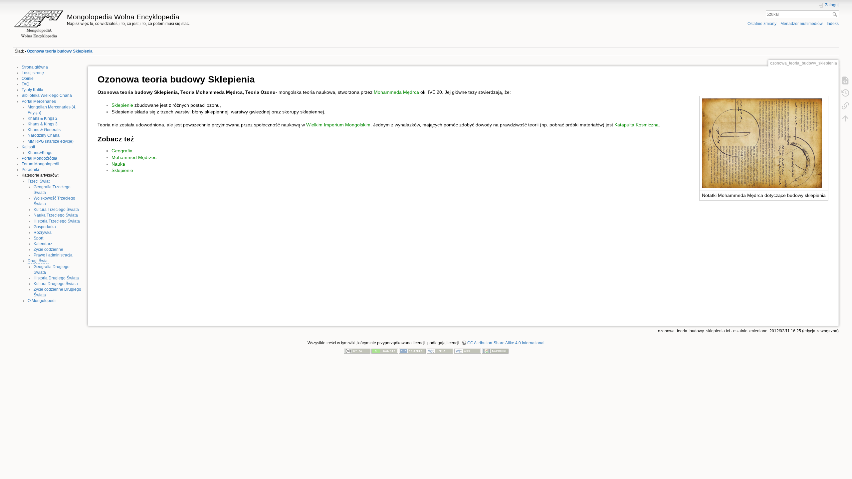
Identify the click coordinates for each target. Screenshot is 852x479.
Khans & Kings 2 (43, 118)
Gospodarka (45, 227)
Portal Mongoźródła (39, 158)
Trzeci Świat (39, 181)
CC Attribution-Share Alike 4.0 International (505, 343)
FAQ (25, 84)
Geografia (121, 150)
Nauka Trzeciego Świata (56, 215)
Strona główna (35, 67)
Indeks (833, 23)
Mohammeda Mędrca (396, 92)
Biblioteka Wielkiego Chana (47, 95)
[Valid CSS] (467, 351)
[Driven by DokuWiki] (495, 351)
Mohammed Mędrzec (133, 157)
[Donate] (384, 351)
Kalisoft (28, 147)
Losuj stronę (33, 73)
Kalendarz (43, 243)
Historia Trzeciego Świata (57, 221)
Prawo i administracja (53, 255)
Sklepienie (122, 105)
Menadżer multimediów (801, 23)
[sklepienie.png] (762, 142)
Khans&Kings (40, 152)
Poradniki (30, 169)
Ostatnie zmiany (761, 23)
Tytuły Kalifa (32, 89)
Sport (38, 238)
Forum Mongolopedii (40, 164)
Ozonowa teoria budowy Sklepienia (60, 51)
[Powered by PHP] (412, 351)
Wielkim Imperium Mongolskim (338, 124)
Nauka (118, 164)
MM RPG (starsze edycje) (51, 141)
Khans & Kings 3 (43, 124)
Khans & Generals (44, 129)
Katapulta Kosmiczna (636, 124)
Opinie (28, 78)
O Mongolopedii (42, 300)
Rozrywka (43, 232)
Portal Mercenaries (39, 101)
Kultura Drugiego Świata (56, 283)
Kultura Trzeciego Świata (56, 209)
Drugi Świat (38, 260)
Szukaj (835, 14)
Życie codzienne (48, 249)
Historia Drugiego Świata (56, 278)
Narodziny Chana (44, 135)
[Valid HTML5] (440, 351)
